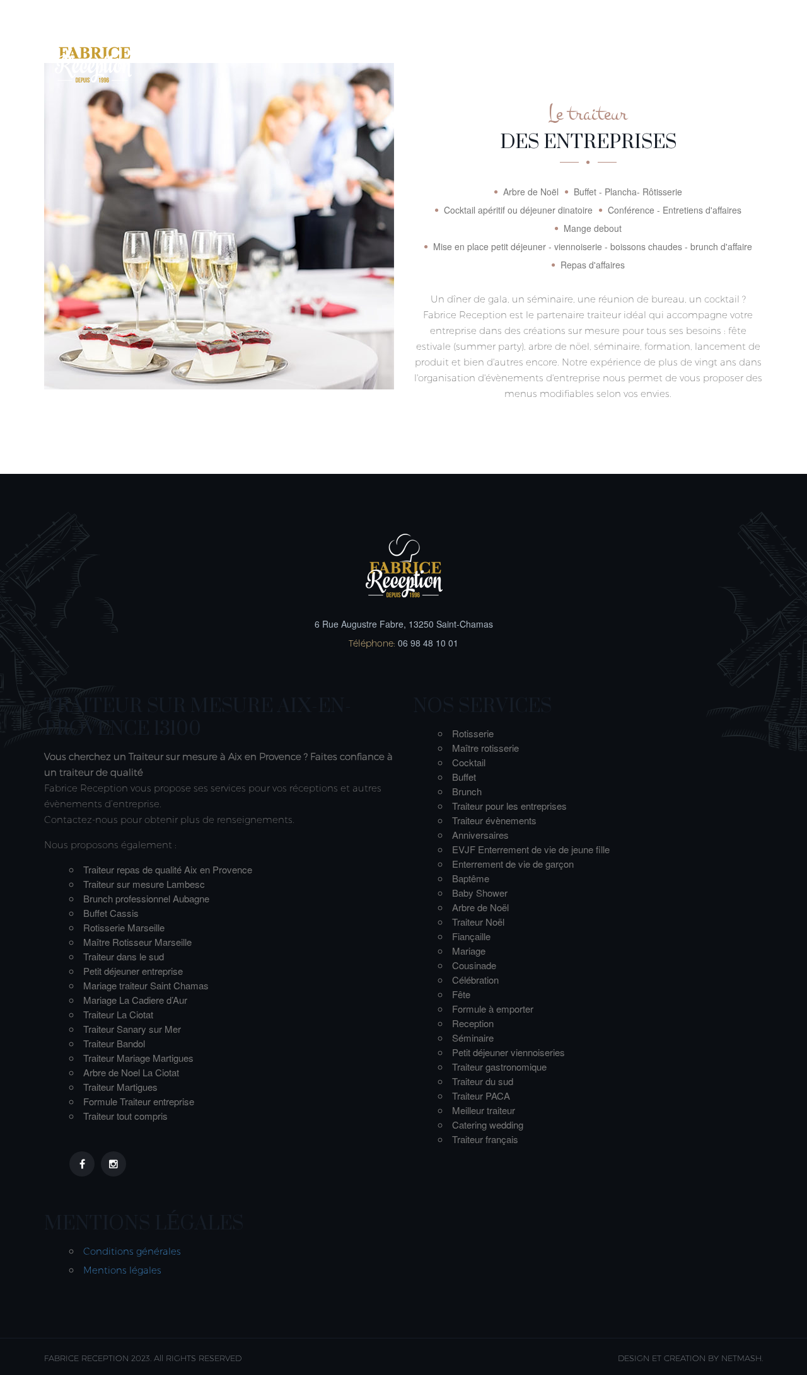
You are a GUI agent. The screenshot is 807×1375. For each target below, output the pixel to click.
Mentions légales (122, 1270)
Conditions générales (132, 1251)
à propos (361, 49)
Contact (727, 49)
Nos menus (443, 49)
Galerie (658, 49)
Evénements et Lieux (555, 49)
